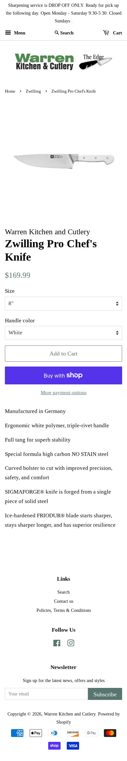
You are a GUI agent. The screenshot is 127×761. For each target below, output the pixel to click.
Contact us (63, 601)
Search (63, 592)
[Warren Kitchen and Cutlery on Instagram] (70, 644)
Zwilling (33, 91)
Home (10, 91)
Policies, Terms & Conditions (63, 610)
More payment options (64, 392)
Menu (19, 33)
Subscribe (105, 694)
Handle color (20, 320)
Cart (117, 33)
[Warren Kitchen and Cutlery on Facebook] (57, 644)
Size (10, 291)
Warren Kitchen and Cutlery (69, 713)
